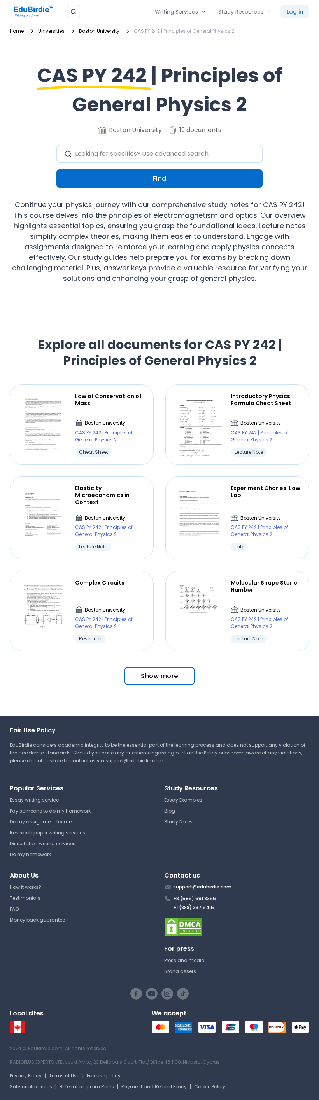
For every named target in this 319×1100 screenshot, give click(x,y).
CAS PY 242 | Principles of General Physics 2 (104, 436)
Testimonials (25, 898)
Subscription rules (31, 1086)
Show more (159, 676)
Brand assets (180, 971)
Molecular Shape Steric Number (264, 586)
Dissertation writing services (42, 843)
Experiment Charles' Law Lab (265, 492)
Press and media (184, 960)
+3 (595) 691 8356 (194, 898)
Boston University (105, 423)
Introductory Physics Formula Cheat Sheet (261, 400)
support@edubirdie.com (134, 760)
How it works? (25, 887)
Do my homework (30, 854)
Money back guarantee (37, 920)
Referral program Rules (87, 1086)
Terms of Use (64, 1075)
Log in (295, 12)
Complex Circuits (99, 582)
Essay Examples (183, 800)
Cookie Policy (209, 1086)
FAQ (14, 909)
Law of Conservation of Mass (108, 400)
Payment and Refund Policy (154, 1086)
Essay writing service (34, 800)
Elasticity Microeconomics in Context (102, 495)
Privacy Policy (26, 1075)
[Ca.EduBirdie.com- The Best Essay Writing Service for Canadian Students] (17, 1031)
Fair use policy (104, 1075)
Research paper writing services (47, 832)
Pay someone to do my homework (50, 810)
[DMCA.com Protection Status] (236, 926)
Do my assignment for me (41, 821)
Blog (169, 810)
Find (160, 178)
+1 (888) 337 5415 (193, 907)
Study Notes (178, 821)
